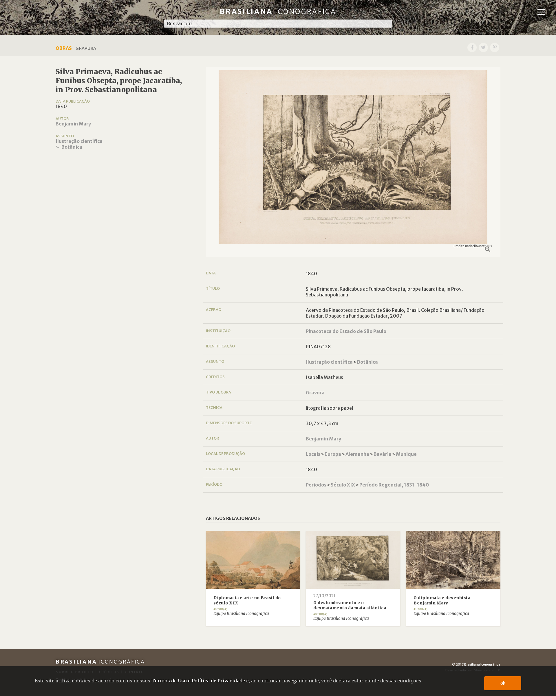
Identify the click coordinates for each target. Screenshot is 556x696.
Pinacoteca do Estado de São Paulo (346, 331)
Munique (406, 454)
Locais (313, 454)
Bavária (383, 454)
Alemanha (357, 454)
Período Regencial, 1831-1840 (394, 485)
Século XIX (343, 485)
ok (502, 683)
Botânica (71, 147)
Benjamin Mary (73, 124)
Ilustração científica (79, 141)
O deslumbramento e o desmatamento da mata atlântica (349, 605)
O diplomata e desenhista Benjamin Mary (442, 600)
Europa (333, 454)
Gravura (315, 393)
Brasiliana (278, 11)
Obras (64, 48)
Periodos (316, 485)
